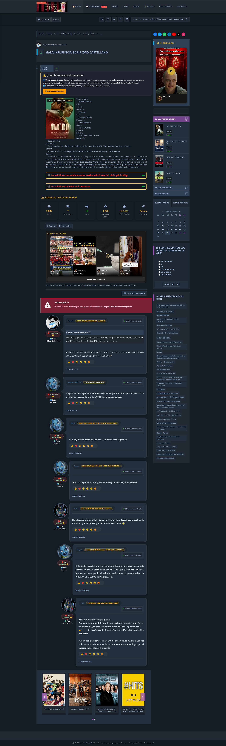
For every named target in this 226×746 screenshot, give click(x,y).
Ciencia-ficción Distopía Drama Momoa (169, 347)
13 (172, 226)
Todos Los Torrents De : (60, 100)
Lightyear (160, 415)
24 (158, 233)
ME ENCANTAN (167, 262)
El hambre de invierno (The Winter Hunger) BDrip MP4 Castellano (170, 378)
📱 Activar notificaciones (54, 91)
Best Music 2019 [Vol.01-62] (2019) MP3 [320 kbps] (133, 710)
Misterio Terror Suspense (166, 423)
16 (184, 226)
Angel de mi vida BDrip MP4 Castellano (167, 320)
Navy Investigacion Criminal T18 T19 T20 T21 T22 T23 (107, 710)
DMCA (115, 6)
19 (168, 229)
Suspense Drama (163, 443)
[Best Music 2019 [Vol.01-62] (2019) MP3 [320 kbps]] (133, 689)
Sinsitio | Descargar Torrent (49, 34)
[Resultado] (172, 285)
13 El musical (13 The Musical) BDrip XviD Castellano (171, 306)
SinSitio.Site (88, 743)
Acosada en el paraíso (165, 311)
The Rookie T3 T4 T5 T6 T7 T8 (176, 142)
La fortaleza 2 (162, 411)
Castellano (163, 337)
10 (158, 226)
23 (184, 229)
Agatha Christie (163, 315)
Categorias (164, 6)
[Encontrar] (187, 19)
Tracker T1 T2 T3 (173, 173)
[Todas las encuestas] (177, 285)
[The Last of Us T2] (159, 130)
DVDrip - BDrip (66, 34)
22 (180, 229)
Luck (168, 415)
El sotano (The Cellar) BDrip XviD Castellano (169, 384)
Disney (159, 352)
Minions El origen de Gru (166, 419)
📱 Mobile (149, 6)
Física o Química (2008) (53, 709)
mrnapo (51, 45)
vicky (76, 509)
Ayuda (136, 6)
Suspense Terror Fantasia (166, 447)
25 (163, 233)
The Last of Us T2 (173, 126)
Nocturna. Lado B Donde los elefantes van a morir (171, 428)
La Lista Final (174, 411)
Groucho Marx (162, 397)
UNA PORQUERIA (167, 269)
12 (168, 226)
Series (169, 131)
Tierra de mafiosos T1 (175, 158)
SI (161, 264)
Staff (125, 6)
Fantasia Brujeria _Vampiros (168, 393)
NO (162, 267)
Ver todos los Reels (97, 279)
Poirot (165, 433)
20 (172, 229)
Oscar (159, 433)
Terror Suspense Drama (166, 450)
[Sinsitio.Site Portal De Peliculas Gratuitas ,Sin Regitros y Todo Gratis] (51, 6)
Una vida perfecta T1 (80, 709)
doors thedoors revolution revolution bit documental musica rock (171, 357)
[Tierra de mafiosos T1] (159, 161)
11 (163, 226)
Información (65, 226)
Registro (56, 19)
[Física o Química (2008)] (53, 689)
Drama (159, 362)
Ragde (73, 423)
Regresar (52, 226)
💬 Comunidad (96, 6)
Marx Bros (176, 415)
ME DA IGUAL (166, 272)
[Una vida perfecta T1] (80, 689)
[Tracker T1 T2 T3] (159, 177)
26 (168, 233)
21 (176, 229)
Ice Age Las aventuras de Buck (168, 401)
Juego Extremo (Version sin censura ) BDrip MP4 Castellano (171, 406)
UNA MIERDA (166, 275)
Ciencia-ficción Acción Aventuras (169, 342)
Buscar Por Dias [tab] (162, 203)
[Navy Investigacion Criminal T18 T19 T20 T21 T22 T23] (106, 689)
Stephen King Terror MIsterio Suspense (168, 438)
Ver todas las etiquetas (165, 458)
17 (158, 229)
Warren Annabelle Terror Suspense (170, 454)
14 (176, 226)
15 (180, 226)
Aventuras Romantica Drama (168, 329)
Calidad (181, 6)
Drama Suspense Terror (166, 373)
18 (163, 229)
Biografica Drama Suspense (167, 333)
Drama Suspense (163, 369)
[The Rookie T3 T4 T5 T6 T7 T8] (159, 145)
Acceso (43, 19)
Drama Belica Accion (165, 366)
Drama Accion (169, 362)
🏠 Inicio (76, 6)
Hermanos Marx (177, 397)
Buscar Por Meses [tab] (181, 203)
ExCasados (161, 389)
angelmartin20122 (74, 382)
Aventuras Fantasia (164, 325)
